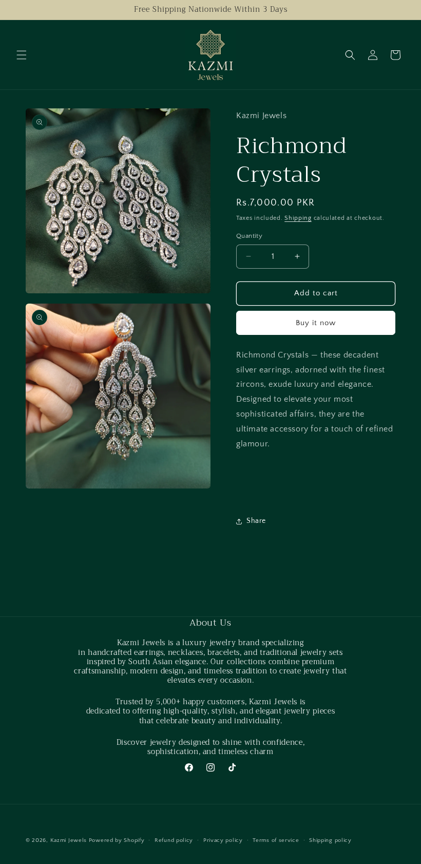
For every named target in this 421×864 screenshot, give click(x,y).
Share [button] (256, 521)
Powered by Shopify (117, 840)
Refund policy (174, 840)
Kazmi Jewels (68, 840)
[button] (21, 55)
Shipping (298, 218)
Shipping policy (330, 840)
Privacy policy (223, 840)
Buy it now (316, 322)
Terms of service (276, 840)
